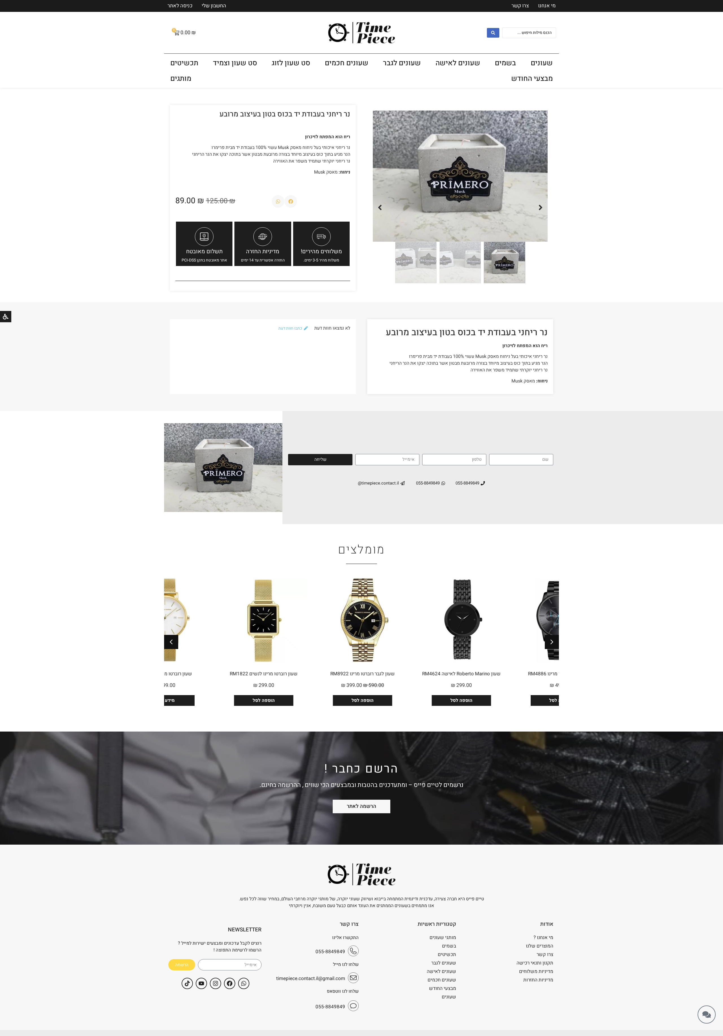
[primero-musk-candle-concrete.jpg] (460, 176)
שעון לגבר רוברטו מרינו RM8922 (410, 673)
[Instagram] (215, 983)
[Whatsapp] (243, 983)
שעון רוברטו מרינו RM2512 (213, 673)
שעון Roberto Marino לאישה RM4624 (509, 673)
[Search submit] (493, 33)
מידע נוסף (213, 700)
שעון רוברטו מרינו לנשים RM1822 (312, 673)
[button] (540, 207)
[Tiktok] (187, 983)
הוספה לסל (509, 700)
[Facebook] (229, 983)
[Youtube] (201, 983)
